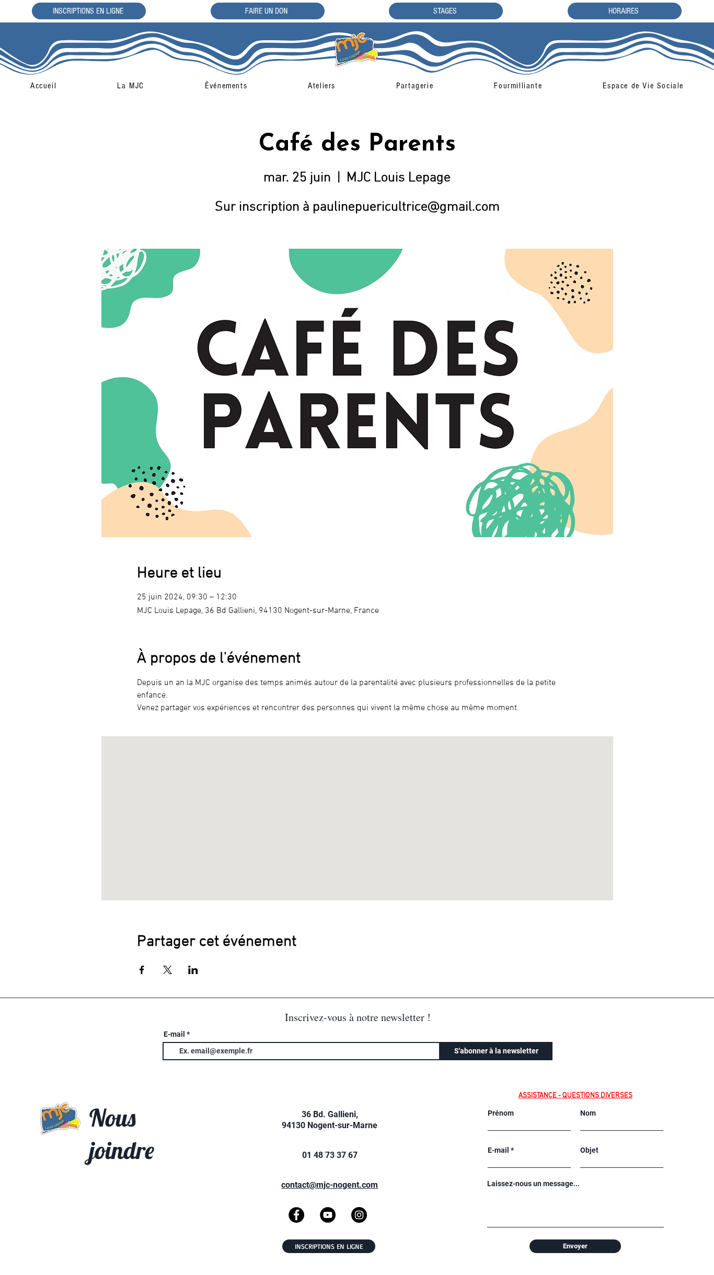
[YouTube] (328, 1215)
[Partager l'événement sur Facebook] (142, 970)
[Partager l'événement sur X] (167, 970)
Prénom (501, 1113)
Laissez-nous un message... (533, 1183)
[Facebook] (296, 1215)
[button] (131, 85)
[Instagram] (359, 1215)
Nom (588, 1113)
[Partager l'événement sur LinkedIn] (193, 970)
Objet (589, 1150)
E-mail (174, 1034)
